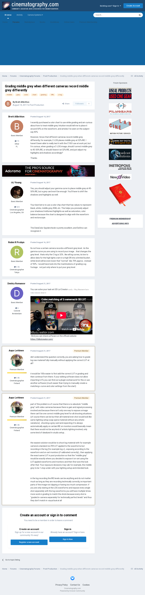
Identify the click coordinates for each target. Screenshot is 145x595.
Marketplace (29, 22)
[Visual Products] (120, 93)
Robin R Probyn (16, 242)
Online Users (69, 22)
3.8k (18, 378)
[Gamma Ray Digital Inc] (120, 142)
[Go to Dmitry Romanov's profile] (16, 293)
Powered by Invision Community (72, 591)
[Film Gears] (120, 109)
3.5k (18, 267)
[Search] (140, 15)
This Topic (129, 15)
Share (66, 104)
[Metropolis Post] (120, 167)
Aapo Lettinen (16, 350)
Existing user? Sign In (110, 6)
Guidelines (54, 22)
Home (5, 22)
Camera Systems (35, 15)
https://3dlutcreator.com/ (41, 339)
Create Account (133, 6)
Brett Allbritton (22, 102)
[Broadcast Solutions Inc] (120, 154)
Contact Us (75, 585)
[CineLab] (120, 127)
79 (18, 141)
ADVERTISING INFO (120, 223)
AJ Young (16, 182)
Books (42, 22)
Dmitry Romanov (16, 283)
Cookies (86, 585)
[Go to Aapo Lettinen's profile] (16, 360)
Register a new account (29, 542)
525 (18, 207)
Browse (8, 15)
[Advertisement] (72, 45)
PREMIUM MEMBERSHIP (120, 219)
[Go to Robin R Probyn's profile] (16, 252)
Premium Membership (88, 22)
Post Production (37, 105)
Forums (16, 22)
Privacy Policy (62, 585)
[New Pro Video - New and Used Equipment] (120, 177)
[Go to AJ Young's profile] (16, 192)
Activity (20, 15)
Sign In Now (68, 539)
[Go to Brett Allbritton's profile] (8, 104)
